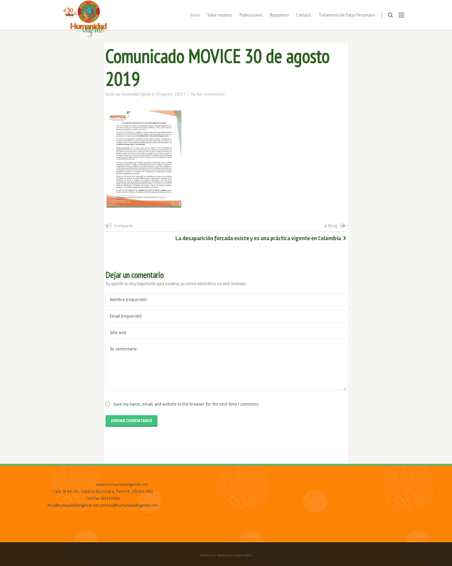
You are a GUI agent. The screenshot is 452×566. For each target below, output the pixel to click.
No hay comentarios (208, 94)
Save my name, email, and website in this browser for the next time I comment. (186, 404)
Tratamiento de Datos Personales (347, 15)
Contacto (303, 15)
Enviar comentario (131, 420)
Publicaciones (251, 15)
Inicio (195, 15)
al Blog (331, 226)
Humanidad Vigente (136, 94)
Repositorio (279, 15)
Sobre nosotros (219, 15)
